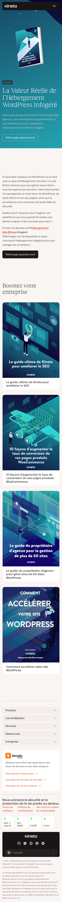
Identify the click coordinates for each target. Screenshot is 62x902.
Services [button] (11, 726)
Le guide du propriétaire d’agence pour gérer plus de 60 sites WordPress (30, 574)
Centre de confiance (7, 809)
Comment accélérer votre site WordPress (27, 668)
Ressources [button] (13, 733)
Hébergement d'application (19, 773)
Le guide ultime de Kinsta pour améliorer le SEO (27, 383)
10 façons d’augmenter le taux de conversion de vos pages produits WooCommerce (30, 478)
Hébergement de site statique (21, 785)
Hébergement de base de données (23, 779)
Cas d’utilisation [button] (15, 718)
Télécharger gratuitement (20, 137)
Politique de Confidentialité (25, 809)
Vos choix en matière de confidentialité (47, 809)
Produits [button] (11, 710)
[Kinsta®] (11, 6)
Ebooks (7, 82)
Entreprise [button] (12, 741)
